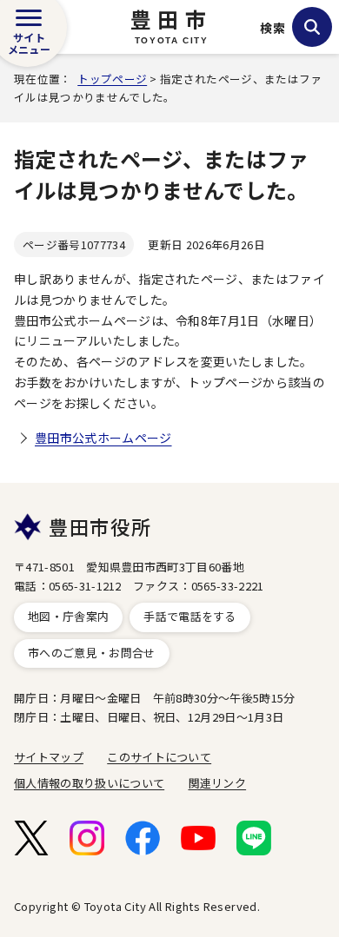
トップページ (112, 78)
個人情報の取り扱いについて (89, 783)
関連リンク (218, 783)
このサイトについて (159, 757)
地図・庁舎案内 (68, 616)
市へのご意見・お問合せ (92, 652)
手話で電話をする (189, 616)
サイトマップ (48, 757)
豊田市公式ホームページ (103, 437)
